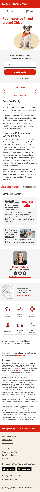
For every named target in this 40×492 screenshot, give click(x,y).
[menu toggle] (36, 4)
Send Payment (20, 95)
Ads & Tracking (7, 440)
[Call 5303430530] (15, 273)
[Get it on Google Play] (24, 469)
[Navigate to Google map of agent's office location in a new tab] (24, 273)
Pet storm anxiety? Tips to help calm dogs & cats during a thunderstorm (12, 205)
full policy (18, 370)
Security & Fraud (7, 443)
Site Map (5, 458)
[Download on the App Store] (9, 469)
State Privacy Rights (9, 455)
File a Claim (20, 88)
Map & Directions (25, 295)
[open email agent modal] (20, 273)
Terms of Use (6, 449)
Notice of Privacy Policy (10, 452)
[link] (20, 4)
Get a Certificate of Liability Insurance (20, 276)
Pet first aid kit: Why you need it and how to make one (12, 233)
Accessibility (6, 446)
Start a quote (20, 72)
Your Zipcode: (10, 65)
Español (5, 4)
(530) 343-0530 (21, 355)
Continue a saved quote (20, 78)
